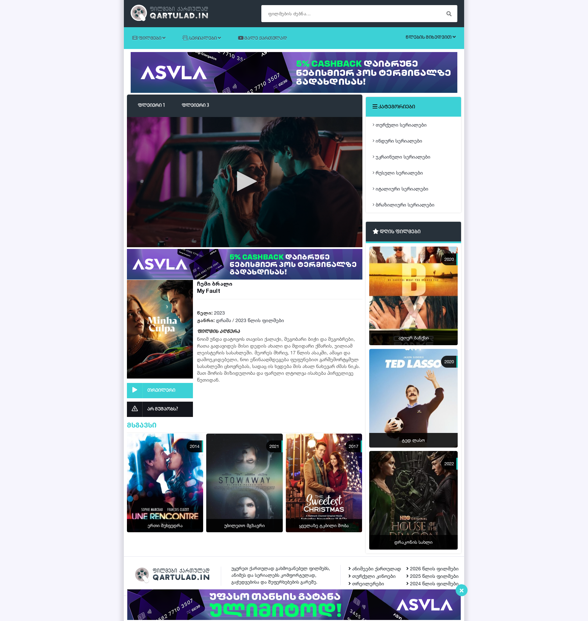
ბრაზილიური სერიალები (404, 204)
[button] (245, 181)
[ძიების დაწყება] (448, 13)
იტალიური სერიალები (401, 188)
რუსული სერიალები (398, 172)
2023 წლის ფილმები (259, 320)
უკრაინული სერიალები (402, 157)
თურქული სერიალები (400, 125)
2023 (219, 313)
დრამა (223, 320)
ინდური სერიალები (398, 141)
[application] (244, 181)
